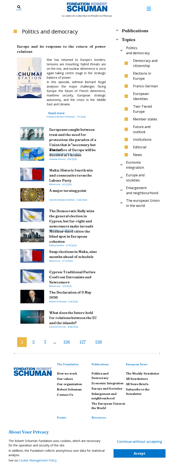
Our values (65, 379)
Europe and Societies (106, 388)
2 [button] (33, 342)
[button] (13, 340)
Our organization (69, 384)
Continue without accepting (139, 441)
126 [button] (66, 342)
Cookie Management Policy (38, 460)
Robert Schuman (69, 389)
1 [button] (22, 342)
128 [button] (98, 342)
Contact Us (65, 395)
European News (136, 364)
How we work (67, 373)
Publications (100, 364)
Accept (139, 453)
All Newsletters (137, 379)
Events (61, 417)
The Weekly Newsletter (142, 373)
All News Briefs (137, 384)
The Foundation (68, 364)
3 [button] (45, 342)
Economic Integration (107, 383)
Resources (98, 417)
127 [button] (82, 342)
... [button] (54, 342)
